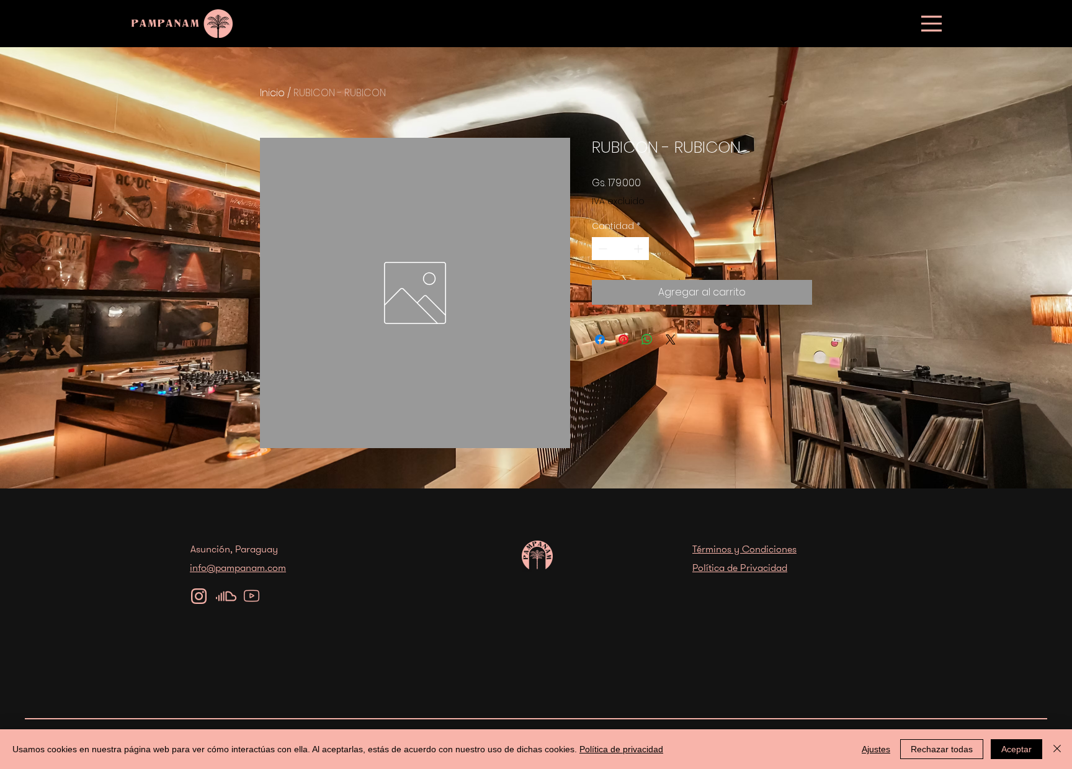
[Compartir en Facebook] (599, 339)
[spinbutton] (620, 248)
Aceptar (1016, 749)
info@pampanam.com (238, 567)
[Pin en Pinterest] (623, 339)
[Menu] (931, 23)
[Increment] (639, 248)
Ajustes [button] (876, 749)
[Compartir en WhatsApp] (647, 339)
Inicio (272, 93)
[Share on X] (670, 339)
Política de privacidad (621, 749)
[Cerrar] (1057, 749)
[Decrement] (601, 248)
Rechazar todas (942, 749)
